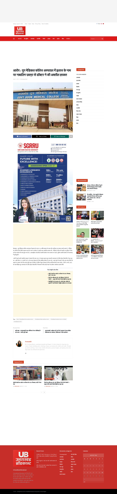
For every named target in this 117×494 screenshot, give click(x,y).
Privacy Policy (38, 23)
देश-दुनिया (26, 38)
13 (93, 469)
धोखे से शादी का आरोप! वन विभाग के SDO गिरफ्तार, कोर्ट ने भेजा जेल (59, 274)
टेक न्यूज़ (78, 89)
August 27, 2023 (91, 190)
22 (99, 472)
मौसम (77, 105)
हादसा (58, 38)
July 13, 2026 (55, 386)
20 (93, 472)
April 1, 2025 (91, 201)
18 (87, 472)
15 (99, 469)
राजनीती (38, 38)
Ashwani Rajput (43, 491)
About (26, 23)
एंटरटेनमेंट (78, 80)
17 (84, 472)
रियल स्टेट (78, 111)
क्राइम (49, 38)
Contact (29, 23)
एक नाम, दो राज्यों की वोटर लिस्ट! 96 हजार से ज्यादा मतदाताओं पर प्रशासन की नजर (82, 257)
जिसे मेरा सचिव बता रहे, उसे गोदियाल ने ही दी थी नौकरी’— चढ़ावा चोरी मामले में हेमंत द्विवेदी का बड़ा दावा (59, 278)
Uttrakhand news (18, 321)
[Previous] (41, 392)
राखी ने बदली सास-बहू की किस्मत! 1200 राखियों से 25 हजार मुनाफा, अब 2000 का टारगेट (97, 257)
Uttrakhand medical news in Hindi (58, 319)
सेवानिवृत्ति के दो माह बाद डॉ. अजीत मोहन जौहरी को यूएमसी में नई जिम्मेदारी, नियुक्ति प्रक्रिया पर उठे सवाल (59, 282)
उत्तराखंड (32, 38)
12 (90, 469)
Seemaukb (28, 341)
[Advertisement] (58, 11)
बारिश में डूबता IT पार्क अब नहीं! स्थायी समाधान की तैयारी (96, 222)
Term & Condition (45, 23)
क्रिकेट (77, 86)
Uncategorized (24, 79)
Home (33, 23)
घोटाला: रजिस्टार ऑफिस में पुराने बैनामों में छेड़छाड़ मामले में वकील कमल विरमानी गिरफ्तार (94, 186)
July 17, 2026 (24, 386)
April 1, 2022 (16, 79)
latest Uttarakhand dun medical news (25, 319)
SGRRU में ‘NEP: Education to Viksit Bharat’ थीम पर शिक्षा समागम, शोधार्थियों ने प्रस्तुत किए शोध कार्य (82, 224)
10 (84, 469)
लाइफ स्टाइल (79, 114)
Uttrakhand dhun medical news (42, 319)
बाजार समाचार (79, 99)
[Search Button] (102, 38)
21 (96, 472)
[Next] (44, 392)
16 (102, 469)
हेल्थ (54, 38)
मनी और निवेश (79, 102)
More (68, 38)
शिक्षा (63, 38)
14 (96, 469)
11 (87, 469)
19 (90, 472)
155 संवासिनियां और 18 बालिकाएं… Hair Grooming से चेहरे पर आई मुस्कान (96, 240)
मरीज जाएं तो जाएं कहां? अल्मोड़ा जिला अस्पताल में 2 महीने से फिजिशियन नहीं (82, 240)
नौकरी (44, 38)
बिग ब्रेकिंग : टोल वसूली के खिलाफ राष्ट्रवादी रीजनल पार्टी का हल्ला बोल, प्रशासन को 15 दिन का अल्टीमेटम (95, 196)
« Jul (84, 482)
